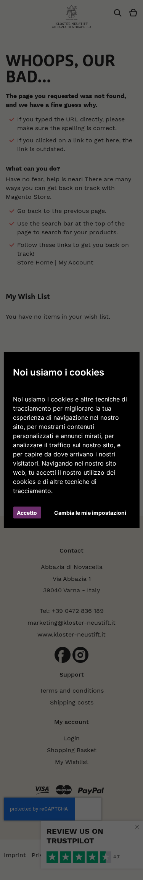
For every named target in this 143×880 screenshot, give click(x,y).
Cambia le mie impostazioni (90, 512)
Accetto (27, 512)
